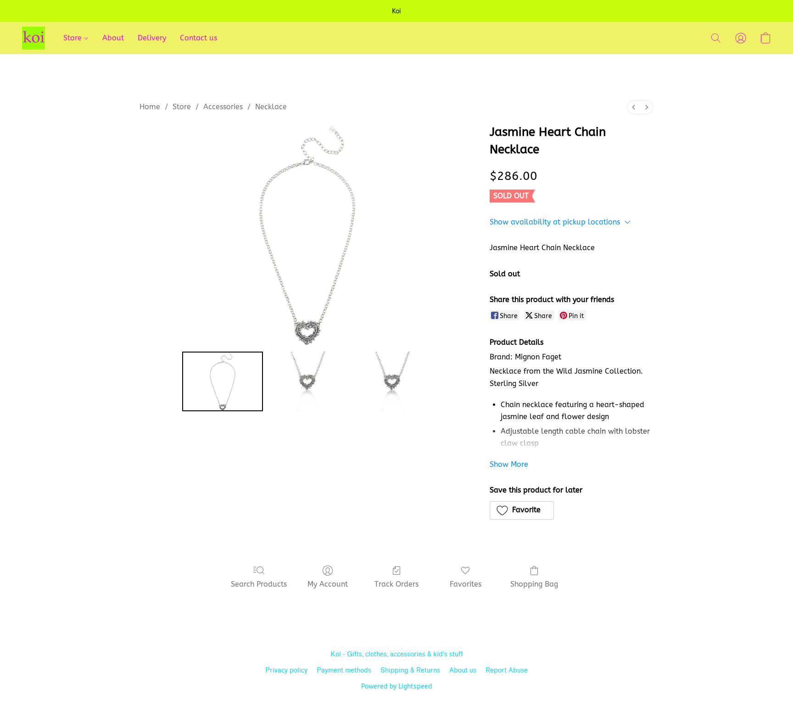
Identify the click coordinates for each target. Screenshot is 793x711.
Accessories (223, 106)
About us (462, 670)
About (113, 38)
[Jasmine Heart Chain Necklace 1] (307, 381)
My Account (327, 584)
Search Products (259, 584)
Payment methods (344, 670)
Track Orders (396, 584)
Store (73, 38)
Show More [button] (509, 464)
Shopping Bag (534, 584)
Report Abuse (507, 670)
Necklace (271, 106)
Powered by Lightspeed (396, 686)
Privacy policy (286, 670)
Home (150, 106)
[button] (33, 38)
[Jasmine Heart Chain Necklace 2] (392, 381)
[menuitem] (633, 107)
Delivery (152, 38)
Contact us (198, 38)
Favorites (465, 584)
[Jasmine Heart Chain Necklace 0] (222, 381)
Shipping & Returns (410, 670)
